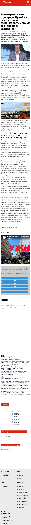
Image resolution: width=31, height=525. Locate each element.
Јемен (5, 517)
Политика (21, 474)
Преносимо (21, 507)
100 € (14, 289)
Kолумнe (19, 482)
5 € (14, 277)
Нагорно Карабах (8, 520)
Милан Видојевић (23, 503)
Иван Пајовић (22, 498)
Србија (18, 471)
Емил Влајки (22, 500)
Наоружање (7, 523)
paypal (15, 292)
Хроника (21, 478)
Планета (6, 485)
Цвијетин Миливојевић (22, 487)
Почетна (5, 471)
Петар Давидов (23, 494)
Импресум (6, 474)
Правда (6, 2)
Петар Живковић (23, 501)
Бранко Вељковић (23, 492)
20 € (15, 283)
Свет (3, 482)
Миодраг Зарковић (23, 495)
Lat (29, 4)
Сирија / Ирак (7, 516)
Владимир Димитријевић (22, 490)
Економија (21, 477)
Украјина (6, 519)
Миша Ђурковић (23, 485)
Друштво (21, 475)
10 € (15, 280)
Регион (6, 486)
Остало (6, 522)
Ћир (26, 4)
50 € (15, 286)
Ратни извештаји (5, 512)
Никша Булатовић (23, 504)
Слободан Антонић (23, 506)
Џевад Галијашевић (24, 497)
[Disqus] (15, 331)
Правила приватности (7, 476)
